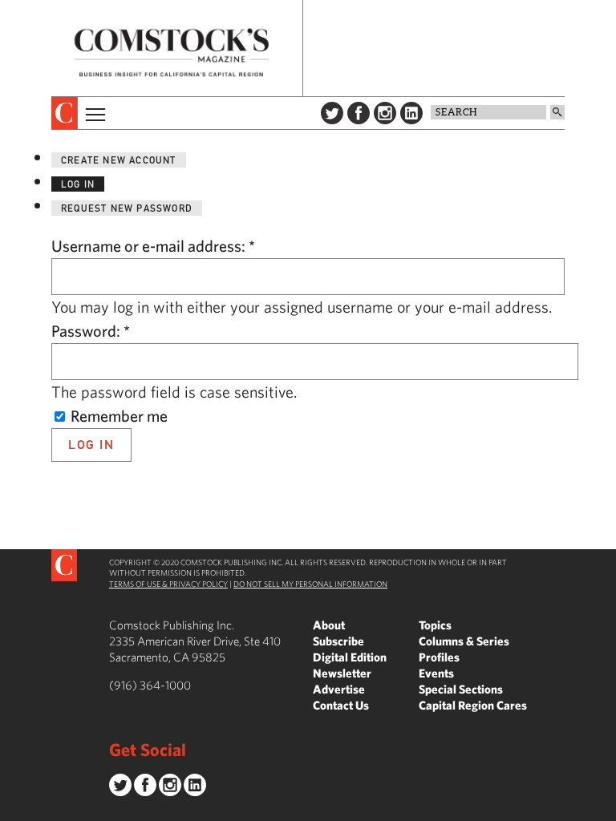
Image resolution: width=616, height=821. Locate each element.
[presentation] (64, 113)
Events (436, 673)
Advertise (339, 689)
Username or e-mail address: (153, 246)
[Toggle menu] (94, 113)
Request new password (126, 208)
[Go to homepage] (171, 52)
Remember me (117, 415)
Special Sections (461, 689)
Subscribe (338, 641)
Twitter (332, 113)
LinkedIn (411, 113)
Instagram (385, 113)
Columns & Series (464, 641)
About (329, 625)
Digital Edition (350, 657)
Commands (12, 809)
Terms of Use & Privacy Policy (168, 583)
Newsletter (342, 673)
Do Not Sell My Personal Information (310, 583)
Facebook (358, 113)
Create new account (118, 160)
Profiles (439, 657)
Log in (78, 184)
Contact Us (341, 705)
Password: (90, 331)
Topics (435, 625)
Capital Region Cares (473, 705)
